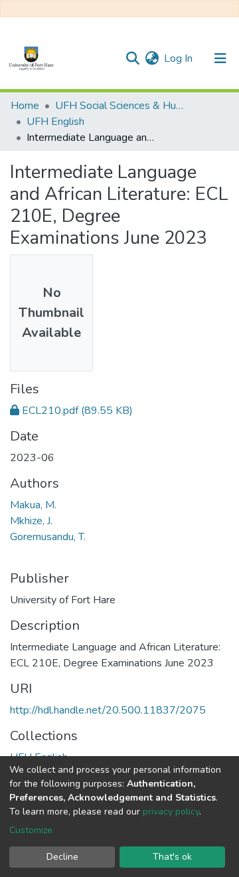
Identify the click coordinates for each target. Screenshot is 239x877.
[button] (151, 58)
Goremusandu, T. (48, 537)
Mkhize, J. (31, 521)
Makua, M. (33, 505)
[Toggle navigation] (220, 58)
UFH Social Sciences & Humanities (121, 105)
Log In (179, 58)
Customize (30, 830)
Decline (62, 856)
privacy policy (171, 811)
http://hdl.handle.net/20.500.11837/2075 (108, 710)
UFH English (55, 121)
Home (25, 105)
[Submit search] (132, 58)
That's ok (172, 856)
